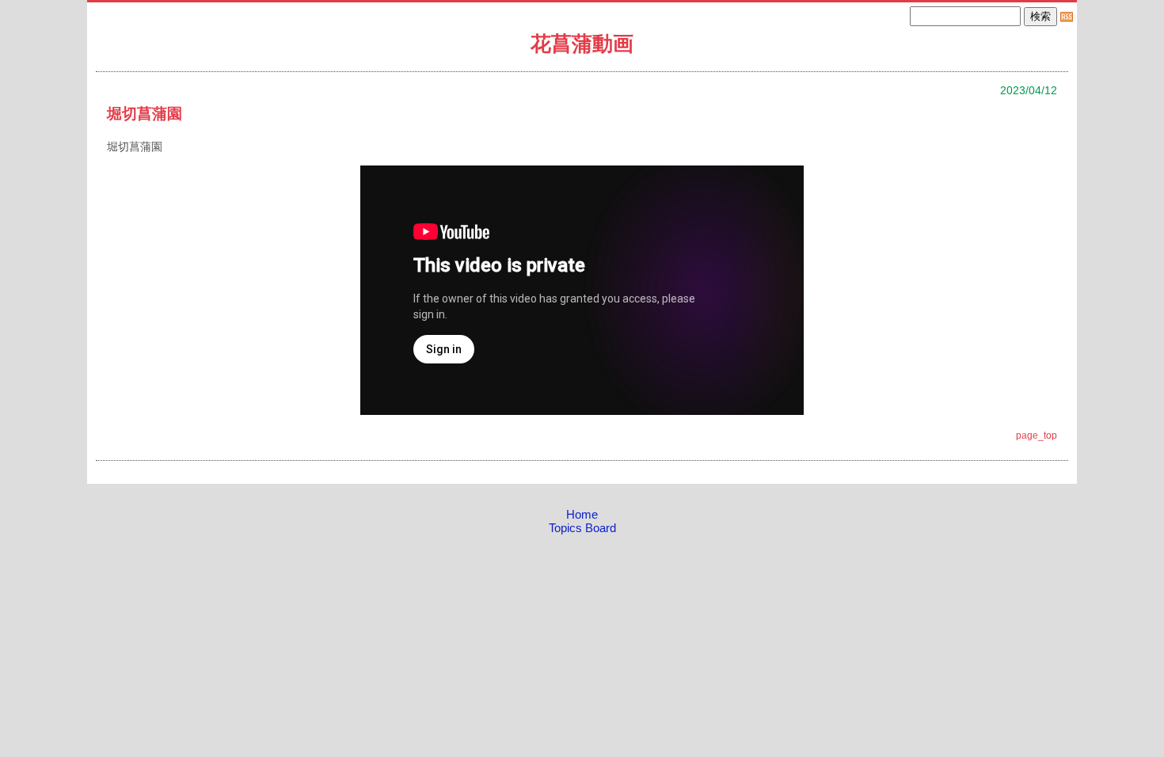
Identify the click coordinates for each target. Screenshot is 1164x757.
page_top (1036, 435)
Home (582, 514)
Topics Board (582, 527)
